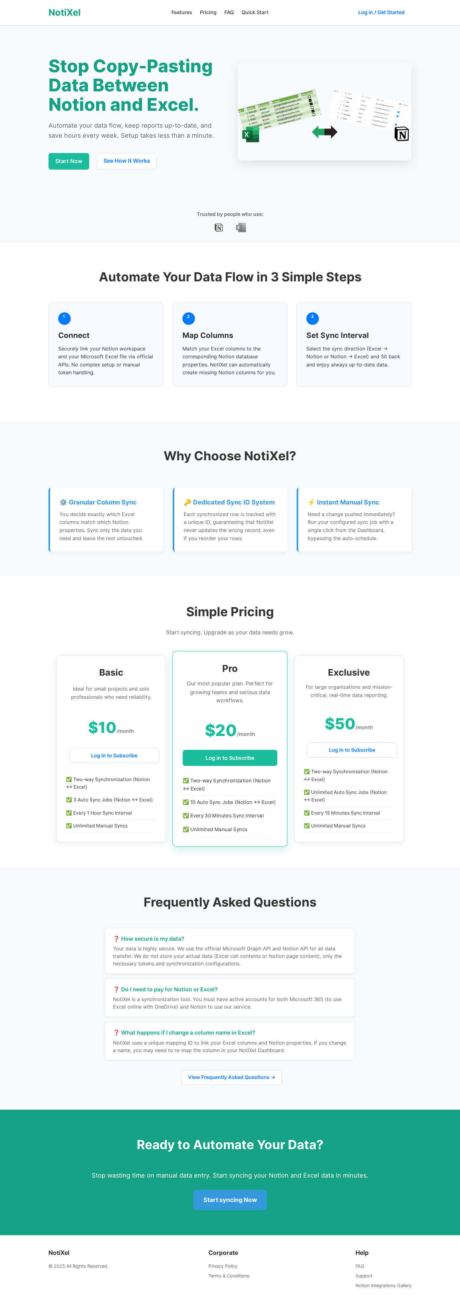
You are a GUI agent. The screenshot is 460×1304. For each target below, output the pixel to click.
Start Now (68, 161)
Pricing (208, 12)
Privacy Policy (223, 1266)
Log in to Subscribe (114, 755)
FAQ (229, 12)
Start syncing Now (230, 1200)
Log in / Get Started (381, 12)
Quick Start (255, 12)
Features (181, 12)
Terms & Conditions (228, 1275)
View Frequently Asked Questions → (231, 1077)
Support (363, 1275)
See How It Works (127, 160)
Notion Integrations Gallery (383, 1285)
